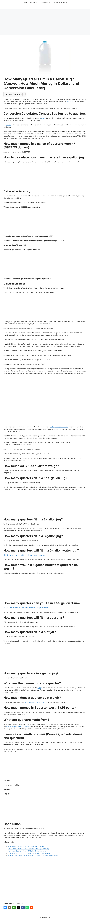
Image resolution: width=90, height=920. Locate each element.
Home (25, 2)
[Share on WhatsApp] (27, 907)
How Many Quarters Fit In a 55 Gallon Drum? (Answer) (27, 851)
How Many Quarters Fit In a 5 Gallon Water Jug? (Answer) (28, 849)
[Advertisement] (45, 22)
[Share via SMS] (5, 907)
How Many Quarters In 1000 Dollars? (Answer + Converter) (29, 853)
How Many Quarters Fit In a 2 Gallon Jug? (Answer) (26, 846)
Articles (32, 2)
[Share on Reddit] (31, 907)
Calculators (44, 2)
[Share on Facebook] (23, 907)
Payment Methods (59, 2)
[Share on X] (18, 907)
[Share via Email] (14, 907)
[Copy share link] (9, 907)
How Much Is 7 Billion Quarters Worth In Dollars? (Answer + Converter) (33, 855)
